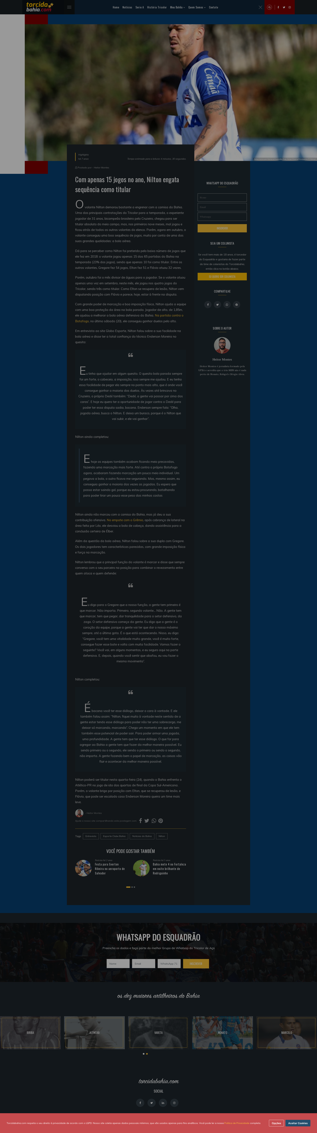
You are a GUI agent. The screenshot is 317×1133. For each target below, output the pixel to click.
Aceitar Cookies (298, 1123)
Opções (276, 1123)
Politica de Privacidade (236, 1123)
